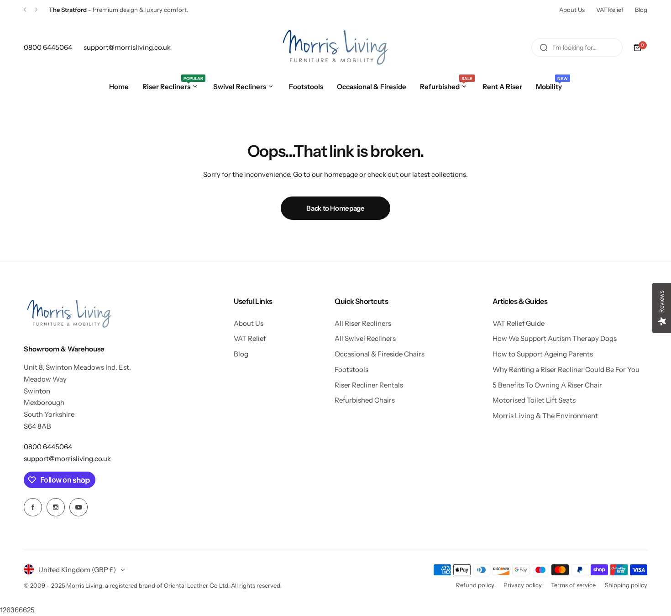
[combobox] (577, 47)
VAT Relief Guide (519, 323)
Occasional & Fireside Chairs (380, 354)
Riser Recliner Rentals (369, 385)
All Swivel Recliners (365, 338)
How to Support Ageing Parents (543, 354)
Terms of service (573, 585)
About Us (572, 9)
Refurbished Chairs (365, 400)
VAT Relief (610, 9)
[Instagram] (56, 507)
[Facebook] (33, 507)
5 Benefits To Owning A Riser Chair (547, 385)
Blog (641, 9)
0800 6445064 (48, 446)
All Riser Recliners (363, 323)
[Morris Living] (335, 47)
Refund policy (475, 585)
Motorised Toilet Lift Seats (534, 400)
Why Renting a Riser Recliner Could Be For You (566, 369)
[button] (25, 10)
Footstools (351, 369)
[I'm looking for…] (544, 47)
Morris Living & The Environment (545, 415)
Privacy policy (522, 585)
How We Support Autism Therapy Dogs (555, 338)
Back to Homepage (335, 208)
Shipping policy (626, 585)
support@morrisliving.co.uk (67, 458)
